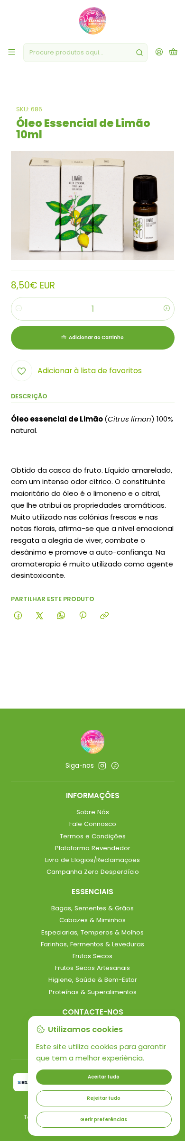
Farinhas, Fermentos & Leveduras (92, 944)
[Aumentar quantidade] (166, 308)
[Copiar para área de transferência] (104, 616)
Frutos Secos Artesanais (92, 967)
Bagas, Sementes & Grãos (92, 908)
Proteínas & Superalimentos (93, 992)
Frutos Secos (92, 956)
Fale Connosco (92, 823)
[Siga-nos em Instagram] (102, 766)
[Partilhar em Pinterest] (82, 616)
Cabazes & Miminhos (92, 920)
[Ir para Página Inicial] (92, 21)
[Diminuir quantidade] (18, 308)
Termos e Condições (93, 836)
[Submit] (139, 52)
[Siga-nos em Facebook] (115, 766)
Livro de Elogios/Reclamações (92, 859)
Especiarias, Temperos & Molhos (92, 932)
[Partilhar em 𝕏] (39, 616)
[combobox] (85, 52)
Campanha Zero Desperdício (92, 871)
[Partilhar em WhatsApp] (61, 616)
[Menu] (11, 52)
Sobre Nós (92, 812)
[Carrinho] (173, 52)
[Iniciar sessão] (159, 52)
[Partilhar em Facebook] (18, 616)
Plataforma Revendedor (92, 848)
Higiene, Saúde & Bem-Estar (92, 979)
